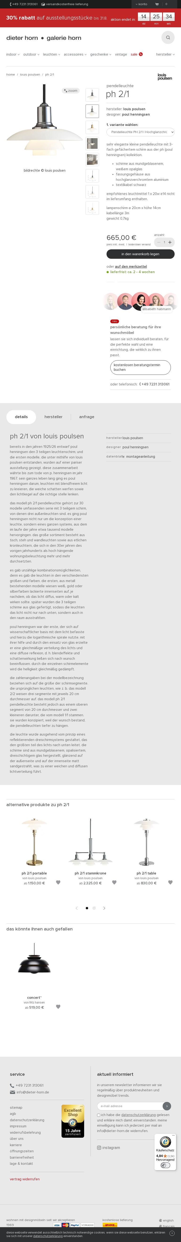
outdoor (29, 54)
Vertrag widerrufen (25, 1179)
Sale (134, 54)
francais (169, 1226)
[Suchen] (168, 37)
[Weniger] (159, 242)
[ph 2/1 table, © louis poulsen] (146, 864)
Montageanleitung (139, 456)
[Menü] (173, 1136)
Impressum (18, 1126)
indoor (11, 54)
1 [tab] (87, 908)
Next (104, 908)
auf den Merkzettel (131, 266)
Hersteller (164, 54)
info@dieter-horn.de (33, 1092)
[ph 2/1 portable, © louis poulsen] (34, 864)
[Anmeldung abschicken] (167, 1106)
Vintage (121, 54)
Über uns (17, 1139)
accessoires (73, 54)
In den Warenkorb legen (140, 254)
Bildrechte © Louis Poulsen (45, 170)
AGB (13, 1114)
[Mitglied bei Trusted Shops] (73, 1122)
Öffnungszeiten (22, 1151)
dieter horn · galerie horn (43, 38)
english (168, 1220)
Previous (76, 908)
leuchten (50, 54)
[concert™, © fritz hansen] (34, 989)
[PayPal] (75, 1225)
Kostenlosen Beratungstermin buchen (137, 367)
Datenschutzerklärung (27, 1120)
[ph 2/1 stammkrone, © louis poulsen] (90, 864)
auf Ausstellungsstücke (56, 18)
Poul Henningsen (136, 114)
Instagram (111, 1148)
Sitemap (16, 1107)
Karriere (16, 1145)
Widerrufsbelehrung (25, 1132)
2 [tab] (94, 908)
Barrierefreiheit (22, 1157)
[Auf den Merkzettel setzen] (58, 883)
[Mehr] (170, 242)
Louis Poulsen (30, 74)
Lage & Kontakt (21, 1163)
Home (10, 74)
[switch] (165, 1165)
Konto (143, 4)
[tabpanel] (34, 857)
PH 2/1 (49, 74)
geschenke (99, 54)
